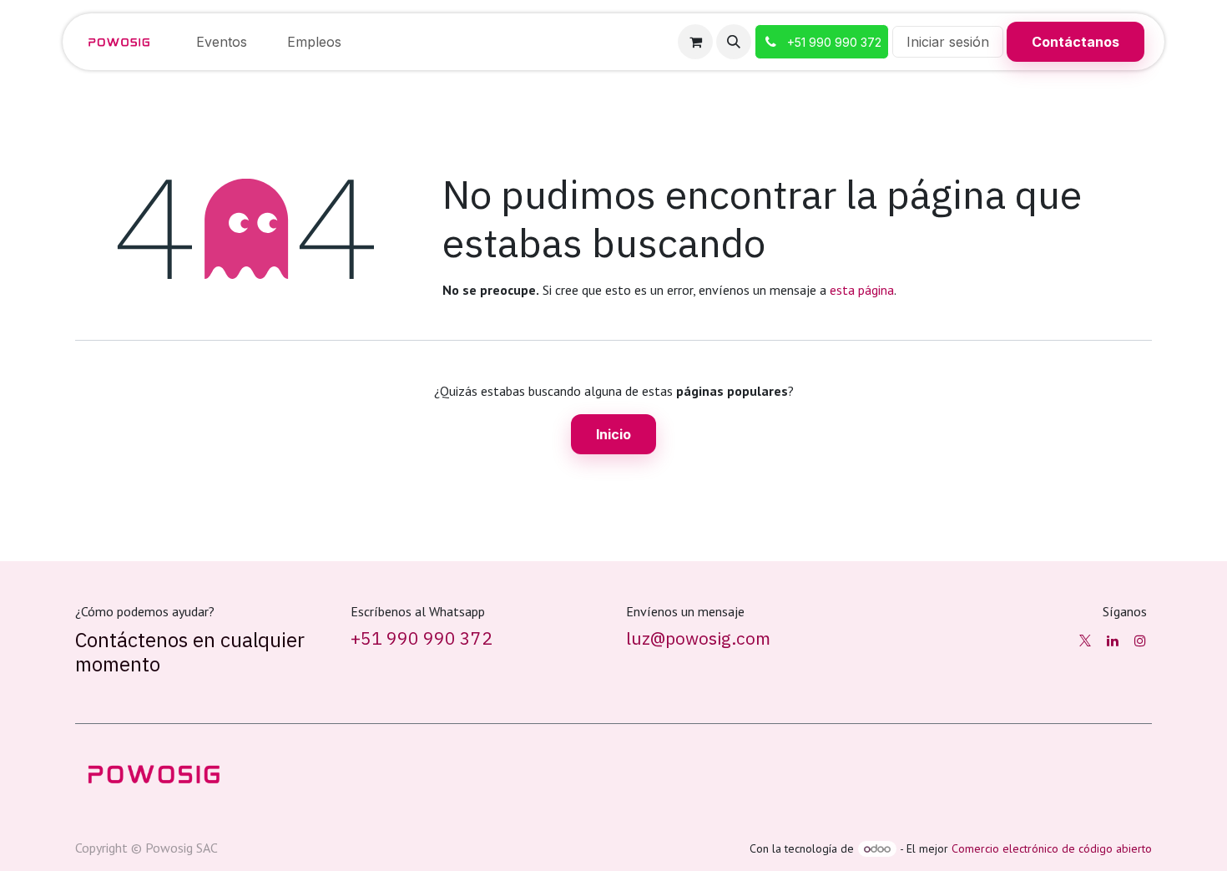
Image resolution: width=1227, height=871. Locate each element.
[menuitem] (221, 41)
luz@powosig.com (698, 638)
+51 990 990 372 (421, 638)
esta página (862, 289)
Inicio (613, 434)
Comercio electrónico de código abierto (1052, 848)
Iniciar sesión (947, 41)
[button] (733, 41)
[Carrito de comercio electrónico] (695, 41)
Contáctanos (1075, 41)
